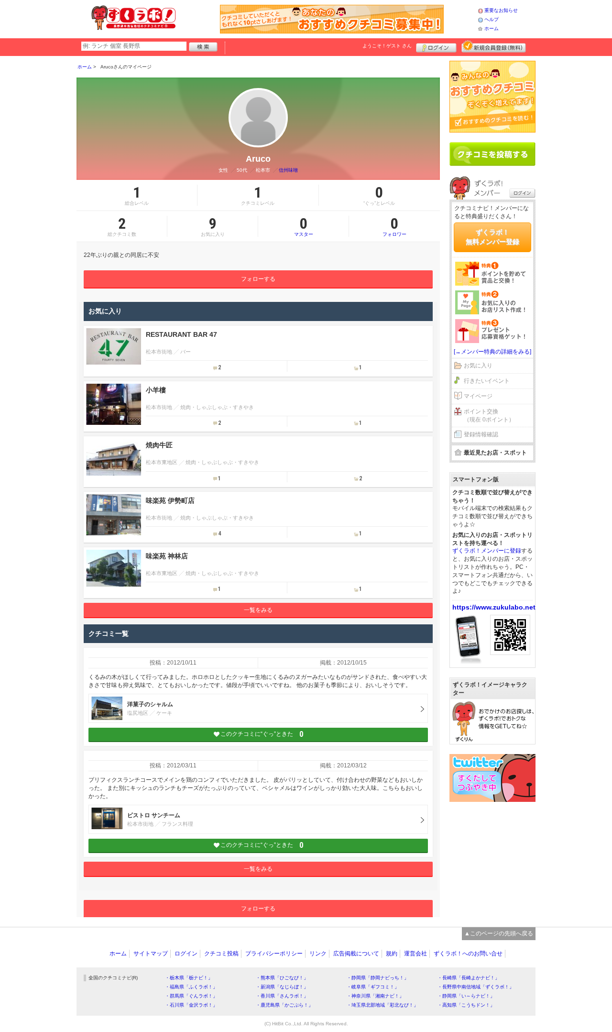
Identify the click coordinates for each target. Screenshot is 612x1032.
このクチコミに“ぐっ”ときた (261, 734)
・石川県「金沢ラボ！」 (191, 1005)
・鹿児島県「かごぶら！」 (284, 1005)
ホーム (491, 28)
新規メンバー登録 (493, 46)
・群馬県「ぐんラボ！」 (191, 996)
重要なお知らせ (501, 10)
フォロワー (394, 226)
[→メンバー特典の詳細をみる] (492, 351)
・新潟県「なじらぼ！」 (282, 986)
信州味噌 (288, 170)
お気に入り (478, 365)
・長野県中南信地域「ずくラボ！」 (475, 986)
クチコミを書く (492, 154)
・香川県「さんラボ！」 (282, 996)
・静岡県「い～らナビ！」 (466, 996)
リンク (318, 953)
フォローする (258, 279)
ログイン (436, 46)
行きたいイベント (487, 380)
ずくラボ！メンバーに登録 (486, 550)
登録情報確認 (481, 434)
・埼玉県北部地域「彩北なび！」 (382, 1005)
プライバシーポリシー (274, 953)
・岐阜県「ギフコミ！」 (373, 986)
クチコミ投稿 (221, 953)
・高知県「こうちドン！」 (466, 1005)
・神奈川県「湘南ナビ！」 (375, 996)
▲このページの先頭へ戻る (498, 933)
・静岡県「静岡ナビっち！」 (378, 977)
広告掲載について (356, 953)
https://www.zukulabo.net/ (494, 607)
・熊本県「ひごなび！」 (282, 977)
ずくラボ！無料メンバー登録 (492, 236)
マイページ (478, 396)
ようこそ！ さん (387, 45)
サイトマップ (150, 953)
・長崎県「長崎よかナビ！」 (468, 977)
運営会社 (415, 953)
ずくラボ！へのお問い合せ (468, 953)
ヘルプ (491, 19)
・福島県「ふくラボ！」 (191, 986)
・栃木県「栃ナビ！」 (189, 977)
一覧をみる (258, 610)
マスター (303, 226)
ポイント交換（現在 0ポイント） (489, 415)
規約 (391, 953)
